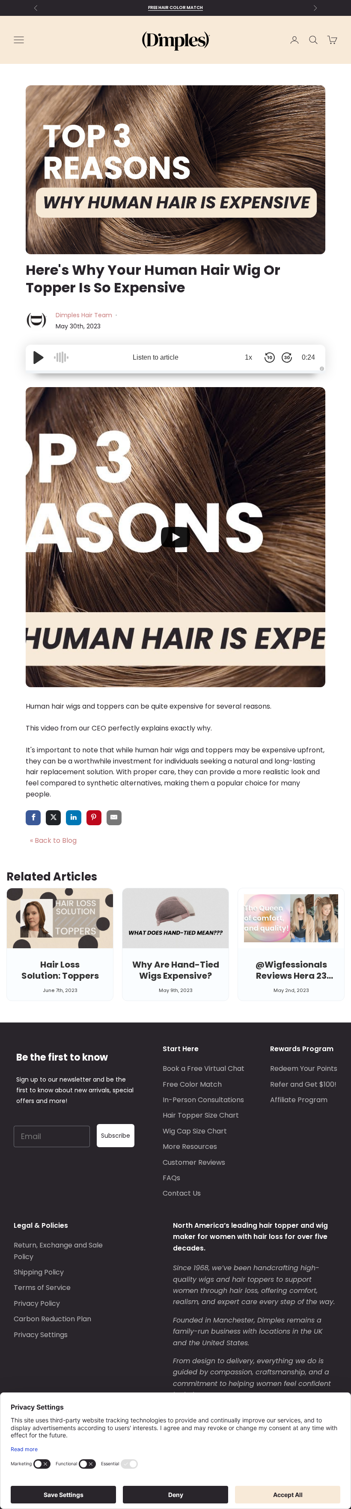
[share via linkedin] (73, 818)
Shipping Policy (39, 1272)
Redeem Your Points (303, 1068)
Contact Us (182, 1193)
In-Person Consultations (203, 1100)
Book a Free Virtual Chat (203, 1068)
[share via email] (114, 818)
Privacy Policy (37, 1303)
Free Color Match (192, 1084)
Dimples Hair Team (85, 315)
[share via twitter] (53, 818)
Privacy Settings (41, 1335)
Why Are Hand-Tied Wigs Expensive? (175, 970)
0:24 (308, 357)
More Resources (190, 1146)
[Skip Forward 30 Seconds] (286, 357)
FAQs (171, 1178)
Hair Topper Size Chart (201, 1115)
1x (248, 357)
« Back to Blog (53, 840)
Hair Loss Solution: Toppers (60, 970)
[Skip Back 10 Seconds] (269, 357)
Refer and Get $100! (303, 1084)
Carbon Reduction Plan (52, 1319)
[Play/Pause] (38, 357)
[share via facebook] (33, 818)
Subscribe (115, 1135)
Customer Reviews (194, 1162)
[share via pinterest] (93, 818)
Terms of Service (42, 1288)
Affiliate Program (298, 1100)
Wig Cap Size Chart (195, 1131)
